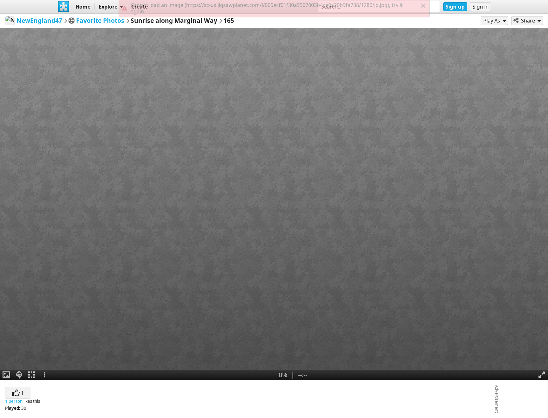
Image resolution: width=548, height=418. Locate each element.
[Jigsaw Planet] (63, 6)
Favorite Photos (100, 20)
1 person (14, 401)
